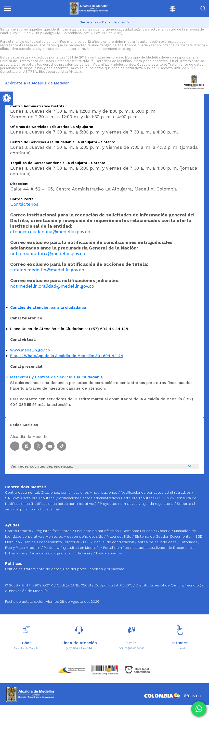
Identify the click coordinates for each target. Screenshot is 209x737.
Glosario (164, 531)
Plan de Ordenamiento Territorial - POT (57, 542)
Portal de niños (116, 548)
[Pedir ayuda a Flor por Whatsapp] (198, 709)
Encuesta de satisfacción (97, 531)
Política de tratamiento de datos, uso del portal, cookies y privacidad (64, 569)
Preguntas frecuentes (54, 531)
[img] (7, 8)
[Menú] (18, 8)
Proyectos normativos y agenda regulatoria (136, 504)
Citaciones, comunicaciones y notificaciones (79, 492)
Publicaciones (48, 509)
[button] (160, 8)
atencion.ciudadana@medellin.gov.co (50, 231)
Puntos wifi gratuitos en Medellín (72, 548)
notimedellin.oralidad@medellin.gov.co (52, 286)
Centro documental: (22, 492)
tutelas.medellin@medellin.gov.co (47, 269)
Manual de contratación (114, 542)
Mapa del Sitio (119, 536)
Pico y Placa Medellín (23, 548)
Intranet (180, 648)
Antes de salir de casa (157, 542)
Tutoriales (189, 542)
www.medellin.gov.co (30, 350)
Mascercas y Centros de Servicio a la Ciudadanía (56, 377)
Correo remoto (18, 531)
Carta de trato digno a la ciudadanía (59, 553)
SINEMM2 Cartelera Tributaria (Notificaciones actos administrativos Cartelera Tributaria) (80, 498)
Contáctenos (24, 204)
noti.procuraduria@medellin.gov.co (47, 253)
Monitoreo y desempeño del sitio (75, 536)
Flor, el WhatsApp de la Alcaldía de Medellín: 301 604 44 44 (66, 355)
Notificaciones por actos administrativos (156, 492)
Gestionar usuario (138, 531)
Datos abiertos (109, 553)
